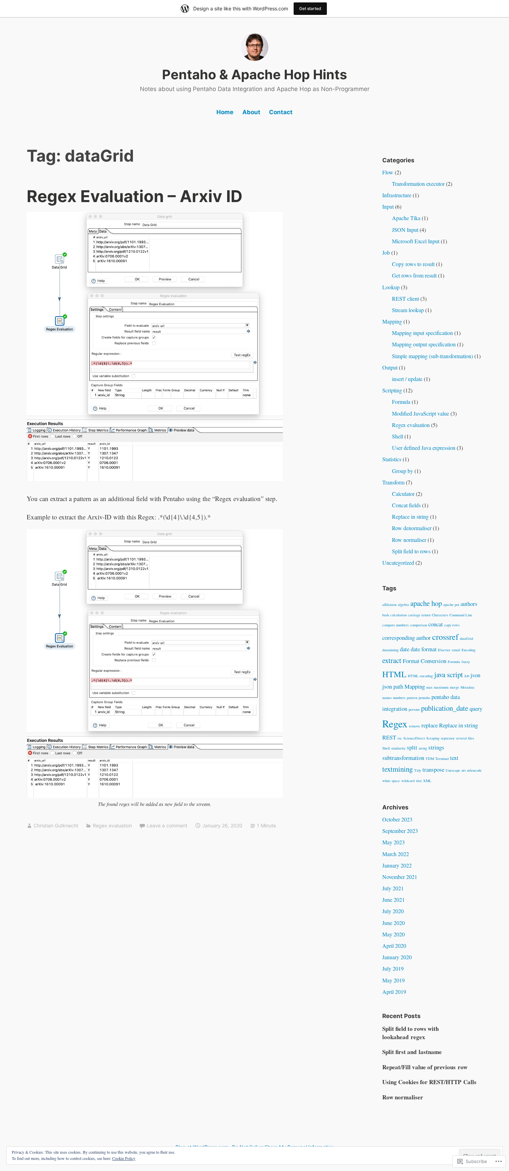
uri (464, 770)
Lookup (391, 287)
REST (389, 737)
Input (388, 206)
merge (454, 687)
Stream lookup (408, 310)
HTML (394, 674)
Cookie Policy (123, 1158)
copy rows (451, 625)
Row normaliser (409, 539)
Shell (397, 436)
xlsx (419, 780)
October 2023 (397, 819)
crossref (445, 636)
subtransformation (403, 758)
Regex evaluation (112, 825)
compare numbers (395, 625)
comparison (418, 625)
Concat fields (406, 505)
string (423, 748)
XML (427, 780)
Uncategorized (398, 562)
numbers (399, 697)
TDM (430, 758)
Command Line (460, 614)
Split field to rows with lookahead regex (410, 1032)
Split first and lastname (412, 1051)
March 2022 (395, 853)
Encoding (468, 649)
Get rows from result (414, 275)
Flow (387, 172)
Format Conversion (424, 661)
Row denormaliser (411, 528)
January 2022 (397, 865)
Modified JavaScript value (420, 413)
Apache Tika (406, 217)
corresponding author (406, 638)
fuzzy (466, 661)
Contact (281, 112)
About (251, 112)
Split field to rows (411, 551)
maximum (441, 687)
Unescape (453, 770)
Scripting (392, 390)
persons (414, 709)
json (475, 675)
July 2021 (393, 888)
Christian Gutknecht (56, 825)
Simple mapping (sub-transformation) (432, 356)
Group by (402, 470)
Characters (440, 614)
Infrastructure (396, 195)
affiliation (389, 604)
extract (391, 660)
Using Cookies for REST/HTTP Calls (429, 1082)
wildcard (407, 780)
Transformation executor (418, 183)
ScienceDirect (414, 738)
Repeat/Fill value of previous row (424, 1067)
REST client (405, 298)
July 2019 (393, 968)
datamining (390, 649)
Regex (395, 723)
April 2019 (394, 991)
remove (414, 726)
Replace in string (410, 516)
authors (469, 604)
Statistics (391, 459)
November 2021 (399, 876)
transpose (433, 769)
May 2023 (393, 842)
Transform (393, 482)
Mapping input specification (422, 332)
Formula (401, 401)
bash (385, 614)
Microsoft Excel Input (415, 241)
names (387, 697)
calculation (398, 614)
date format (424, 649)
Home (224, 112)
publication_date (444, 708)
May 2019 (393, 980)
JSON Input (405, 229)
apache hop (426, 603)
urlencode (474, 770)
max (429, 687)
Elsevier (444, 649)
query (476, 708)
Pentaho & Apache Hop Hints (254, 74)
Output (390, 367)
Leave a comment (167, 825)
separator (448, 738)
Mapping (392, 321)
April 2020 (394, 945)
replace (429, 725)
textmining (397, 769)
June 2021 (393, 899)
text (454, 758)
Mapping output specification (424, 344)
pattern (412, 697)
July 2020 (393, 911)
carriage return (419, 614)
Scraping (432, 738)
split (412, 747)
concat (435, 624)
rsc (400, 738)
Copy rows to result (413, 263)
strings (436, 747)
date (404, 649)
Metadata (467, 687)
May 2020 (393, 934)
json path (392, 686)
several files (465, 738)
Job (386, 252)
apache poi (451, 604)
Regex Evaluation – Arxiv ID (134, 196)
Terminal (442, 758)
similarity (398, 748)
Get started (310, 8)
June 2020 (393, 922)
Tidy (417, 770)
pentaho (424, 697)
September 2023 (400, 830)
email (456, 649)
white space (391, 780)
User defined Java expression (423, 447)
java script (448, 674)
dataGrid (466, 638)
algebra (403, 604)
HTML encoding (420, 675)
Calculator (403, 493)
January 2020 (397, 957)
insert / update (407, 378)
